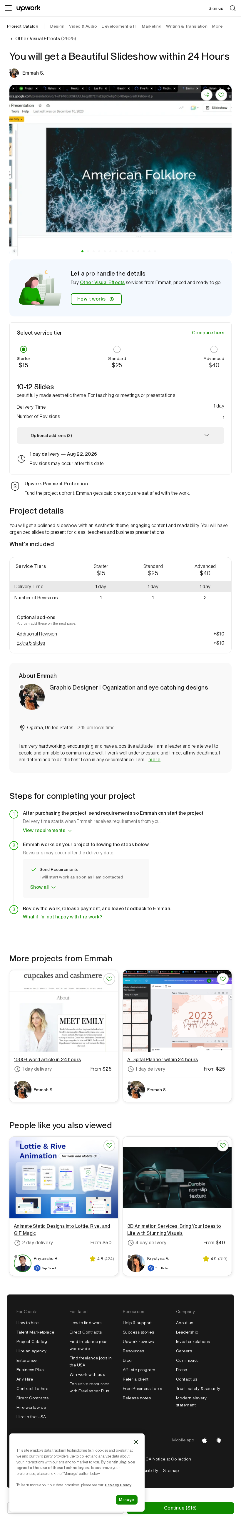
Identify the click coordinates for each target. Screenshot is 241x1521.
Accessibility (145, 1470)
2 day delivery (37, 1242)
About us (184, 1322)
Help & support (137, 1322)
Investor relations (193, 1341)
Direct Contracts (32, 1398)
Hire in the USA (31, 1416)
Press (181, 1369)
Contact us (187, 1379)
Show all (39, 887)
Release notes (137, 1398)
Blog (127, 1360)
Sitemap (171, 1470)
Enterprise (26, 1360)
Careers (184, 1351)
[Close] (136, 1442)
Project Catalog (22, 26)
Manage (126, 1499)
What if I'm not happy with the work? (62, 917)
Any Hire (24, 1379)
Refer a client (136, 1379)
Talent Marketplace (35, 1332)
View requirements (44, 830)
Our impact (187, 1360)
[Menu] (8, 8)
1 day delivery (37, 1069)
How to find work (86, 1322)
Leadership (187, 1332)
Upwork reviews (138, 1341)
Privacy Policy (118, 1485)
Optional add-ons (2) (51, 435)
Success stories (138, 1332)
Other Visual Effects (102, 282)
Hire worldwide (31, 1407)
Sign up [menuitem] (216, 8)
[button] (82, 251)
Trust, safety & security (198, 1388)
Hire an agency (31, 1351)
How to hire (27, 1322)
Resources (133, 1351)
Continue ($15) (180, 1508)
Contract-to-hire (32, 1388)
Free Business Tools (142, 1388)
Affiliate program (139, 1369)
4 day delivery (151, 1242)
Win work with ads (87, 1374)
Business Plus (29, 1369)
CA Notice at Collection (168, 1459)
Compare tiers (208, 333)
